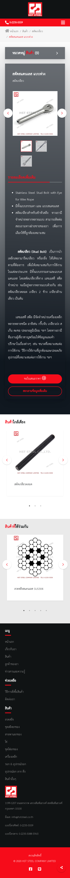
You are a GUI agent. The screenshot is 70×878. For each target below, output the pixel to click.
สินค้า (25, 31)
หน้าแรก (14, 31)
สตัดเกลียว (37, 31)
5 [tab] (46, 610)
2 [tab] (35, 506)
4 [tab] (41, 610)
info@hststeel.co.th (22, 817)
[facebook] (30, 869)
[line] (39, 869)
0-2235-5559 (16, 22)
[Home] (35, 9)
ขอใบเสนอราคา (33, 378)
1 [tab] (29, 506)
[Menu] (63, 22)
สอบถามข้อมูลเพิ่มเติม (35, 391)
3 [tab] (41, 506)
